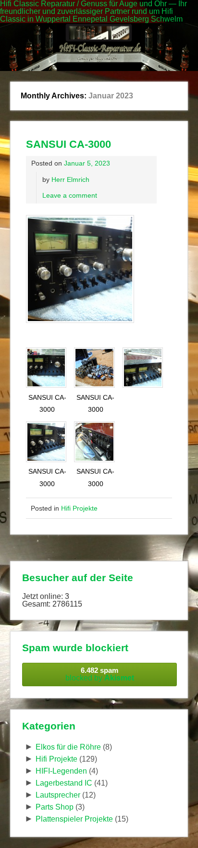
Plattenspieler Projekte (74, 819)
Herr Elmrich (70, 179)
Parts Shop (55, 807)
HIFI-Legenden (61, 771)
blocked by (99, 674)
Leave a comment (69, 195)
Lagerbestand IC (64, 783)
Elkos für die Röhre (68, 747)
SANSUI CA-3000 (68, 144)
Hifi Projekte (79, 508)
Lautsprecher (58, 795)
